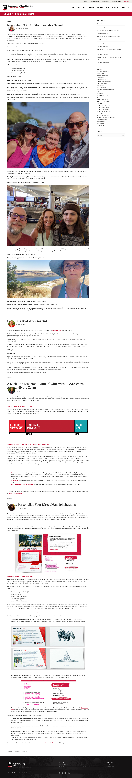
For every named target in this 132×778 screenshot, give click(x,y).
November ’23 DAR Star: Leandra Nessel (35, 25)
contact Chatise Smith (47, 743)
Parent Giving (100, 113)
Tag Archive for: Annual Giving (19, 14)
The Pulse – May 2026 (102, 46)
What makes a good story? (103, 24)
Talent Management (102, 119)
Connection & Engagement (104, 81)
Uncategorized (17, 751)
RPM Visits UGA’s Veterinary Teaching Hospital (108, 36)
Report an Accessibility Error (87, 766)
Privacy (82, 764)
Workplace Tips (24, 751)
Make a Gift (126, 1)
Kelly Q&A (99, 103)
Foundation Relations (102, 95)
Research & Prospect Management (106, 117)
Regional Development (103, 115)
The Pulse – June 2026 (102, 39)
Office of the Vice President (104, 111)
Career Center (100, 77)
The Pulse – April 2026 (102, 54)
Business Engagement (102, 75)
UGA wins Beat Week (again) (27, 321)
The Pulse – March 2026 (103, 62)
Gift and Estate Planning (103, 99)
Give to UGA (61, 766)
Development (20, 314)
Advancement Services (103, 71)
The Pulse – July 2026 (102, 33)
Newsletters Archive (116, 1)
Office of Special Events (103, 107)
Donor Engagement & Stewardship (105, 89)
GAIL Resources (105, 1)
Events (98, 91)
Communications (101, 79)
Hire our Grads (62, 768)
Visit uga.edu (83, 762)
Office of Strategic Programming (105, 109)
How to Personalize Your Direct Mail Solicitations (41, 504)
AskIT (85, 1)
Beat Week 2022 (57, 330)
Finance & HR (100, 93)
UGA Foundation (101, 121)
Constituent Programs (12, 314)
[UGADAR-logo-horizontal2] (18, 8)
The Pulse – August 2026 (103, 27)
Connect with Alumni (63, 764)
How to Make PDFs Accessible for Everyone (108, 30)
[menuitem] (85, 1)
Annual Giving (10, 377)
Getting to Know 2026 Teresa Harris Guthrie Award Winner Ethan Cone (109, 50)
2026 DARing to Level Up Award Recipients (107, 43)
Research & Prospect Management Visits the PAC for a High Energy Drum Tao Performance (110, 58)
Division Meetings (101, 87)
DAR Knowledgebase (94, 1)
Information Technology (103, 101)
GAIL (98, 97)
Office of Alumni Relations (103, 105)
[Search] (128, 7)
